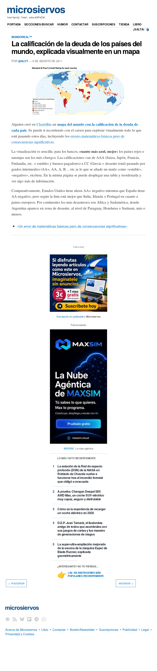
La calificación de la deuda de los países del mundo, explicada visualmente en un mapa (76, 47)
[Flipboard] (29, 619)
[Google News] (7, 619)
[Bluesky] (22, 619)
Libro (137, 24)
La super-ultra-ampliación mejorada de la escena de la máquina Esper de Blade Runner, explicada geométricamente (82, 550)
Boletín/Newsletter (82, 629)
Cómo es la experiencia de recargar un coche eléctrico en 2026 (81, 511)
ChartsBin (44, 124)
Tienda (124, 24)
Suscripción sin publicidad (69, 316)
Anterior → (125, 583)
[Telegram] (36, 619)
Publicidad (130, 629)
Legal (145, 629)
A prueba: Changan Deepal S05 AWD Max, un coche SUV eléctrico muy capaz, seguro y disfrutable (80, 495)
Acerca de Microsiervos (21, 629)
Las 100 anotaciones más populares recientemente (86, 574)
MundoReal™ (21, 37)
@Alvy (23, 61)
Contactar (79, 24)
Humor (62, 24)
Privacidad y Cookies (19, 634)
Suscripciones (103, 24)
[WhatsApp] (44, 619)
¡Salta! (138, 29)
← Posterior (16, 583)
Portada (14, 24)
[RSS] (15, 619)
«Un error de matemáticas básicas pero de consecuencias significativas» (72, 226)
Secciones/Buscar (39, 24)
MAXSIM (69, 448)
